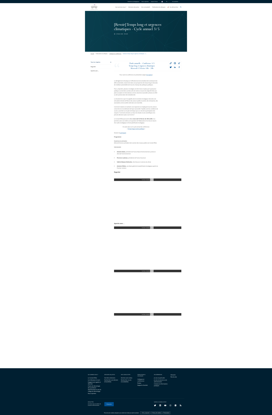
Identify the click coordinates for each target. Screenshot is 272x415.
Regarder (93, 66)
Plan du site (173, 377)
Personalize (166, 412)
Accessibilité (175, 1)
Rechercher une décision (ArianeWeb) (111, 381)
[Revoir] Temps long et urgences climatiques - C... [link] (135, 53)
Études (139, 383)
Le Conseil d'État (92, 378)
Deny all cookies (156, 412)
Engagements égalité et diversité (94, 383)
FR (166, 1)
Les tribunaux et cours (94, 380)
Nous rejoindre (92, 393)
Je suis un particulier (159, 378)
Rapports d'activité (142, 385)
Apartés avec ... (95, 71)
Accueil (92, 53)
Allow (152, 179)
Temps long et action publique (136, 129)
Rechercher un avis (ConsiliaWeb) (126, 381)
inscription (149, 75)
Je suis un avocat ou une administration (160, 381)
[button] (120, 7)
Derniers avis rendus (126, 378)
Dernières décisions (109, 378)
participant (123, 133)
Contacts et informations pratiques (161, 384)
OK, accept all (145, 412)
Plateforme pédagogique (133, 1)
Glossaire (173, 375)
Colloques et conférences (115, 53)
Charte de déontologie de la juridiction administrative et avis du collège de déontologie (94, 388)
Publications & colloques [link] (102, 53)
